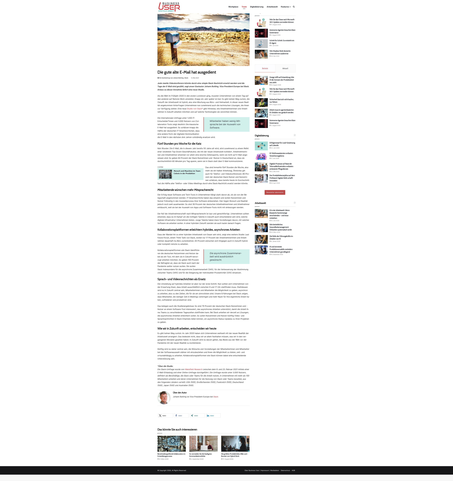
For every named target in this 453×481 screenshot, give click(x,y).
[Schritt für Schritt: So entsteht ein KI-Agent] (261, 43)
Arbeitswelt (272, 7)
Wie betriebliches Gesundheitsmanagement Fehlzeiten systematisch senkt (281, 227)
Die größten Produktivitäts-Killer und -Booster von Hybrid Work (234, 455)
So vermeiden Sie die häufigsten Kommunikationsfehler (200, 455)
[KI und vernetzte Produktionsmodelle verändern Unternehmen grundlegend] (261, 249)
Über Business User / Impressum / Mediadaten (262, 470)
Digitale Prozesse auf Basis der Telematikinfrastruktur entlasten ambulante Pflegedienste (281, 166)
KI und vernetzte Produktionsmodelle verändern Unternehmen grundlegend (281, 249)
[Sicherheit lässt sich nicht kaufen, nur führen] (261, 102)
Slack (215, 396)
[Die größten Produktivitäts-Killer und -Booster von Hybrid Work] (235, 444)
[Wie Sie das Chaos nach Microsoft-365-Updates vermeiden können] (261, 22)
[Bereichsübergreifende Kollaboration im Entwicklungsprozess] (171, 444)
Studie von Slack (194, 108)
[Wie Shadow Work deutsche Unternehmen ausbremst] (261, 54)
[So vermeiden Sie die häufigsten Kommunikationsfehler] (203, 444)
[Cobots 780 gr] (180, 179)
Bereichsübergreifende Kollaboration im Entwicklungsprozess (171, 455)
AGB (293, 470)
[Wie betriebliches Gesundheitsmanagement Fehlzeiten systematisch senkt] (261, 227)
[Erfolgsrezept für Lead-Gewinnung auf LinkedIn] (261, 146)
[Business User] (169, 7)
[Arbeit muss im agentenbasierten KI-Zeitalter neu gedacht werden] (261, 113)
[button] (165, 415)
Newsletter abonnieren (274, 192)
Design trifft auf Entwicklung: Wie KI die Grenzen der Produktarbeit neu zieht (282, 80)
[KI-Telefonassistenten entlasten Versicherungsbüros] (261, 156)
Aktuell (285, 68)
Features (285, 7)
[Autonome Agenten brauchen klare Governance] (261, 33)
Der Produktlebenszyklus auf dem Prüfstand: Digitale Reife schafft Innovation (282, 178)
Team (244, 7)
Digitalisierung (256, 7)
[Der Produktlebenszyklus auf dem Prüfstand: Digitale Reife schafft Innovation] (261, 178)
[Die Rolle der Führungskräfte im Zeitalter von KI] (261, 239)
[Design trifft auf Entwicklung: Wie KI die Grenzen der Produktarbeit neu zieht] (261, 80)
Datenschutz (285, 470)
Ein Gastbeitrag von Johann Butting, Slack (173, 78)
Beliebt (265, 68)
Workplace (233, 7)
